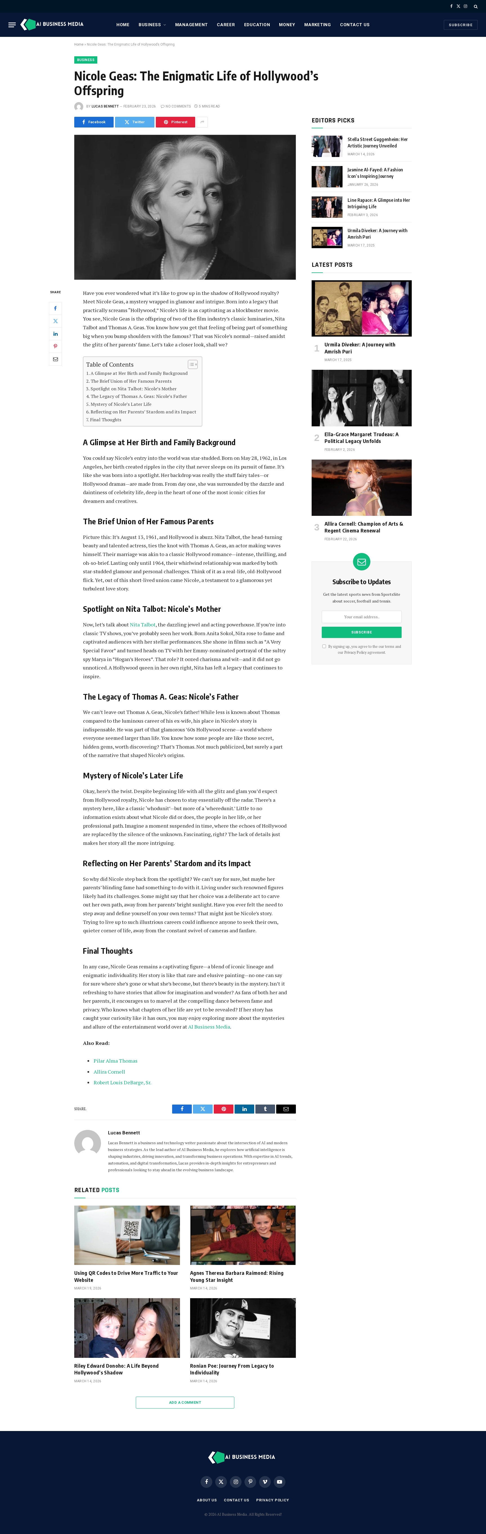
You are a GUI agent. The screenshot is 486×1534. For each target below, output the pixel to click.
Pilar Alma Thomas (116, 1060)
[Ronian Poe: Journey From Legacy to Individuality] (243, 1328)
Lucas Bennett (105, 106)
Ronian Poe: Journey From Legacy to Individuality (232, 1369)
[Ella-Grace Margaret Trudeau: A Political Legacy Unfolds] (362, 398)
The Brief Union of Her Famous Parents (131, 381)
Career (226, 24)
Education (257, 24)
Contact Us (355, 24)
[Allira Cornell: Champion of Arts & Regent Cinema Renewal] (362, 488)
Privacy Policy (355, 652)
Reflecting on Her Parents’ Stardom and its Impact (143, 412)
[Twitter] (55, 320)
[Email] (55, 358)
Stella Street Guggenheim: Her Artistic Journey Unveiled (378, 142)
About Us (207, 1500)
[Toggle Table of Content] (190, 364)
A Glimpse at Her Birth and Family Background (139, 373)
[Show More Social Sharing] (202, 122)
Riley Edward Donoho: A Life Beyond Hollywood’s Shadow (116, 1369)
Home (123, 24)
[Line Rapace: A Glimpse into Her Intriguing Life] (327, 207)
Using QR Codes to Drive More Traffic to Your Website (126, 1276)
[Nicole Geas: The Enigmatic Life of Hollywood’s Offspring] (185, 207)
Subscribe (460, 25)
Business (150, 24)
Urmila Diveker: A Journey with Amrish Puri (378, 234)
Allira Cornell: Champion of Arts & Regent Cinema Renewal (364, 527)
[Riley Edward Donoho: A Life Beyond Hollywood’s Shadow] (127, 1328)
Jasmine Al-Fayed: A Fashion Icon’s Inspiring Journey (375, 173)
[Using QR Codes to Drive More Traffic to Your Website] (127, 1235)
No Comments (178, 106)
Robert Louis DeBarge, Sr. (122, 1082)
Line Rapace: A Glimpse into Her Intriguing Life (379, 203)
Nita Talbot (143, 624)
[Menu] (12, 25)
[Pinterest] (55, 346)
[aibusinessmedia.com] (53, 25)
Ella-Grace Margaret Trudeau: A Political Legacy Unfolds (362, 437)
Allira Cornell (109, 1071)
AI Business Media (209, 1026)
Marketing (317, 24)
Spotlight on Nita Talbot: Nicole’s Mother (134, 389)
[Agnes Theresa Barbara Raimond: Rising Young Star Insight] (243, 1235)
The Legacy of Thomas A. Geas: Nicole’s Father (139, 396)
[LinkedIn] (55, 333)
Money (287, 24)
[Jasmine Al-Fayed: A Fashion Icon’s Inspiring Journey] (327, 176)
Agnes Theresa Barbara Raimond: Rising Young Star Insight (237, 1276)
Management (191, 24)
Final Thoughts (105, 419)
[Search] (475, 6)
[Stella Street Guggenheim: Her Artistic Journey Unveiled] (327, 146)
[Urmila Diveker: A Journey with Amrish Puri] (327, 237)
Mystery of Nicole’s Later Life (121, 404)
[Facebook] (55, 308)
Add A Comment (185, 1402)
